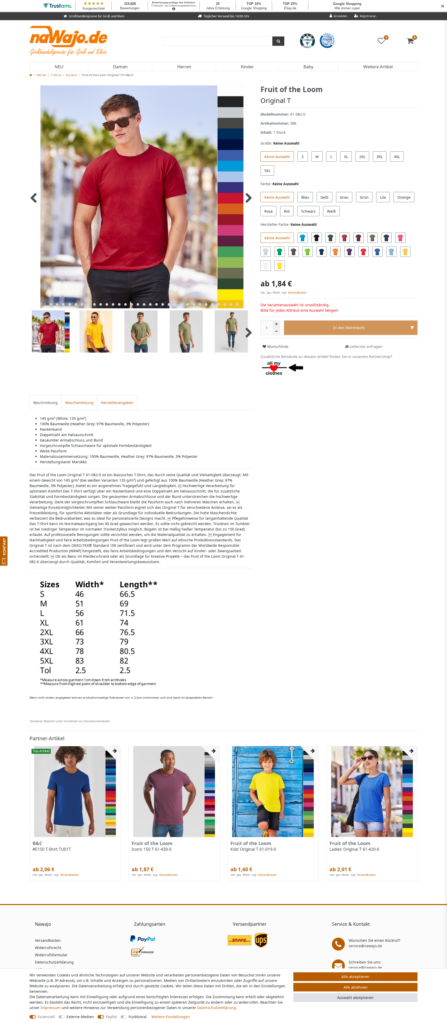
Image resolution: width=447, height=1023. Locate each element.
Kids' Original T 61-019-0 (253, 849)
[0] (412, 42)
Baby (308, 67)
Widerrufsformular (51, 954)
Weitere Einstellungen (170, 1016)
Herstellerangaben (117, 402)
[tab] (45, 402)
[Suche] (278, 41)
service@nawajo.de (365, 945)
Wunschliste (277, 346)
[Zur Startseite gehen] (30, 75)
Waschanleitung (79, 402)
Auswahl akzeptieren (355, 997)
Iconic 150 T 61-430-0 (152, 849)
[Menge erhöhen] (276, 324)
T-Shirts (56, 75)
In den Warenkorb (349, 327)
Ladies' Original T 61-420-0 (354, 849)
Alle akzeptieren (355, 976)
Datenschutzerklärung (54, 962)
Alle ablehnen (356, 987)
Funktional (138, 1016)
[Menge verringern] (276, 331)
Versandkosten (297, 292)
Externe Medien (80, 1016)
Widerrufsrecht (48, 947)
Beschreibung (45, 402)
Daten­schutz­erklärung (216, 1007)
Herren (184, 67)
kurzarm (71, 75)
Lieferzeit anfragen (365, 346)
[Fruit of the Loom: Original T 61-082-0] (105, 632)
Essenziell (46, 1016)
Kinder (247, 67)
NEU (59, 67)
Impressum (51, 1007)
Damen (120, 67)
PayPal (111, 1016)
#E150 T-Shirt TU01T (52, 849)
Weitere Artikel (378, 67)
